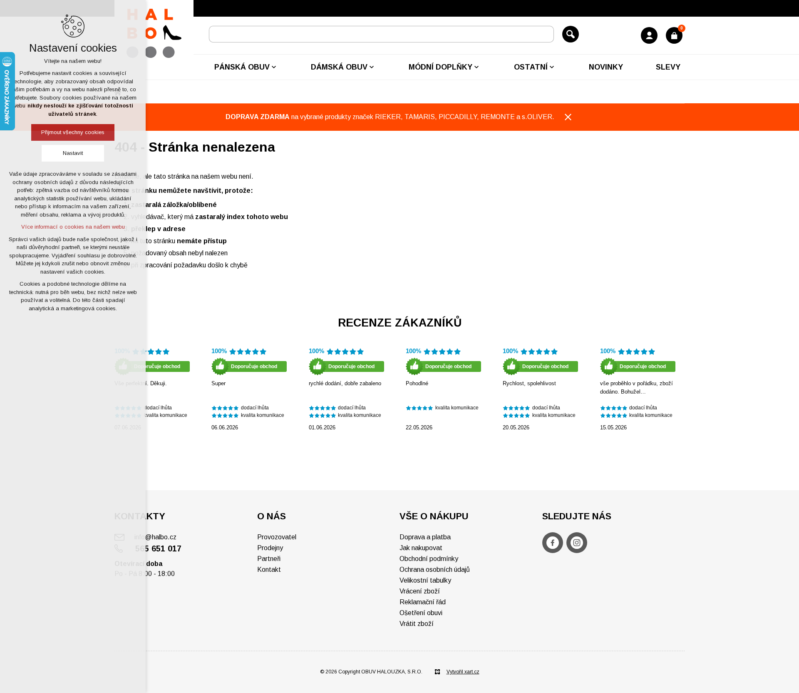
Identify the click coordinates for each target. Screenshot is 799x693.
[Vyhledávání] (381, 34)
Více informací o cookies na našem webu (73, 227)
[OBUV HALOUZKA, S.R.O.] (154, 33)
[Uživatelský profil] (649, 35)
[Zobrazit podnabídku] (274, 67)
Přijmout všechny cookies (72, 132)
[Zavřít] (568, 117)
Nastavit (73, 153)
